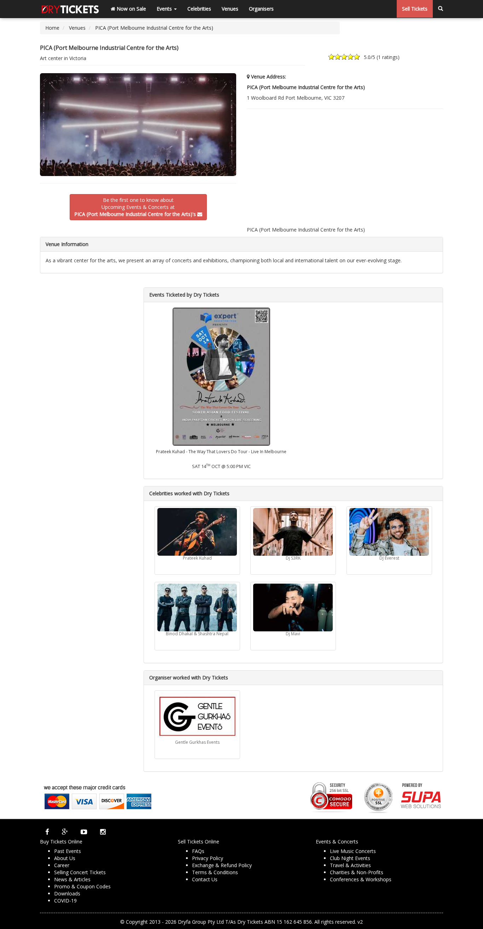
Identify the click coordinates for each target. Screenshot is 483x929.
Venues (230, 8)
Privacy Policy (207, 858)
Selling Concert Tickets (80, 872)
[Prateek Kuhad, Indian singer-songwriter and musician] (197, 532)
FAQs (198, 851)
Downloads (67, 893)
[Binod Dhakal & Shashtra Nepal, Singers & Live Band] (197, 607)
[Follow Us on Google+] (65, 832)
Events (165, 8)
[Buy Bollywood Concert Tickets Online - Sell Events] (70, 9)
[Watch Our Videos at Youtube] (84, 832)
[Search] (440, 9)
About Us (64, 858)
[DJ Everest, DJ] (389, 532)
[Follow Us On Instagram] (103, 832)
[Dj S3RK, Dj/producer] (293, 532)
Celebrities (199, 8)
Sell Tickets (414, 8)
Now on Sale (130, 8)
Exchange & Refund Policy (222, 865)
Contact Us (204, 879)
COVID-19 (65, 900)
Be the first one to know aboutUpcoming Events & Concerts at (135, 207)
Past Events (67, 851)
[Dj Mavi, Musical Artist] (293, 607)
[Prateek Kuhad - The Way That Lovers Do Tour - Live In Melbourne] (221, 376)
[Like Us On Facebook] (47, 832)
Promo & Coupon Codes (82, 886)
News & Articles (72, 879)
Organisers (261, 8)
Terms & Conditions (215, 872)
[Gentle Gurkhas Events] (197, 716)
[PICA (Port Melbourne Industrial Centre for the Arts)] (138, 124)
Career (61, 865)
